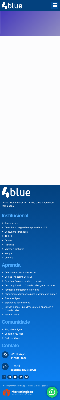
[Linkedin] (20, 320)
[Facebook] (9, 320)
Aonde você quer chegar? (20, 87)
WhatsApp (18, 297)
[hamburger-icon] (54, 5)
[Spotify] (26, 320)
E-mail (15, 309)
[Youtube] (15, 320)
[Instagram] (4, 320)
